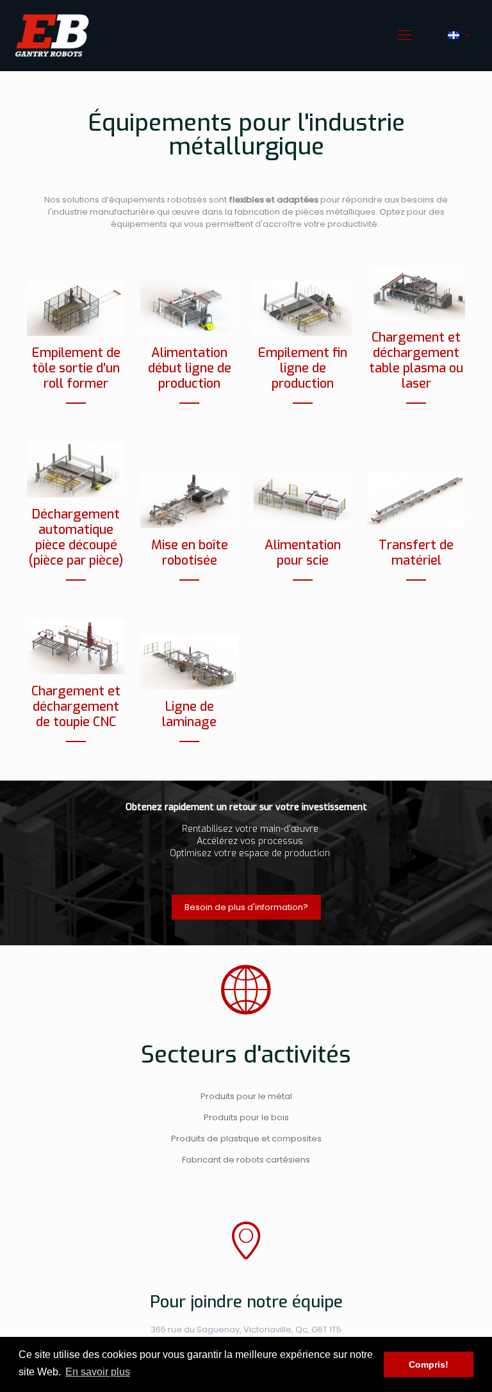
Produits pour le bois (246, 1117)
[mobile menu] (404, 35)
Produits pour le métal (246, 1096)
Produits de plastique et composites (246, 1138)
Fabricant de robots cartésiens (246, 1160)
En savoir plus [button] (97, 1371)
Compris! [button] (428, 1364)
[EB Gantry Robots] (52, 35)
